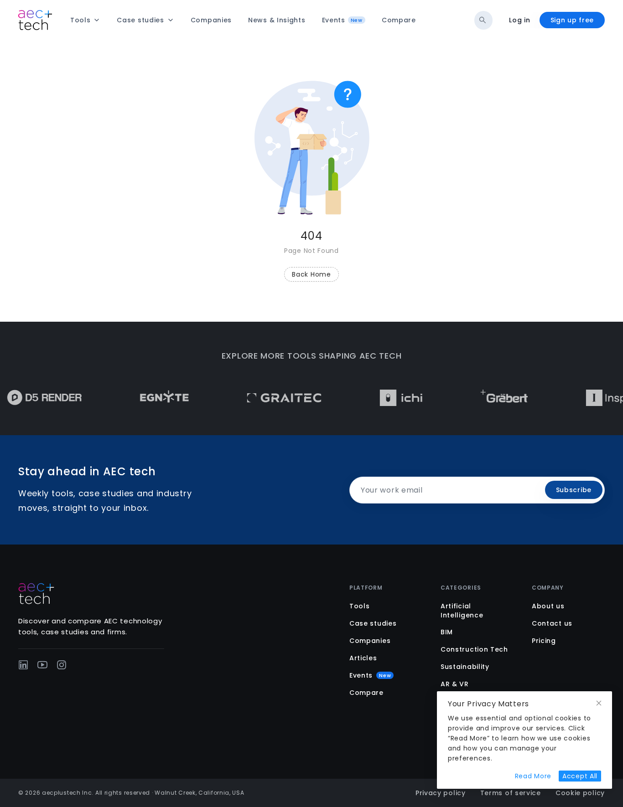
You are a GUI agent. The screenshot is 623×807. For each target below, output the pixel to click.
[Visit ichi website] (390, 398)
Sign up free (572, 20)
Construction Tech (474, 649)
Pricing (544, 640)
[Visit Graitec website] (273, 398)
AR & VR (455, 684)
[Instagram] (62, 665)
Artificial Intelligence (462, 610)
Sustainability (465, 666)
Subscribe (574, 489)
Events (370, 675)
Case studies (372, 623)
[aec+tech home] (35, 20)
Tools (359, 606)
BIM (447, 632)
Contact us (552, 623)
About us (548, 606)
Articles (363, 658)
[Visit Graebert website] (493, 398)
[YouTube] (42, 665)
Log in (519, 20)
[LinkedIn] (23, 665)
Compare (366, 692)
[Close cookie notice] (599, 703)
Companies (369, 640)
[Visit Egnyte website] (153, 398)
